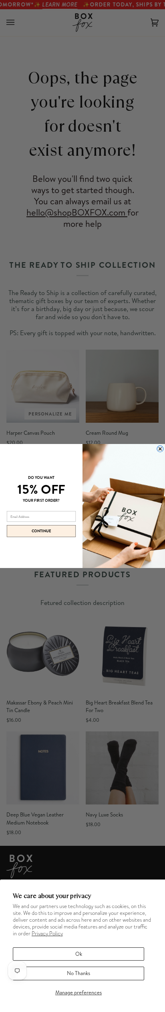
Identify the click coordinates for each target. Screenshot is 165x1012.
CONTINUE (41, 530)
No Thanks (78, 973)
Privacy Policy (47, 933)
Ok (78, 953)
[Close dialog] (160, 449)
